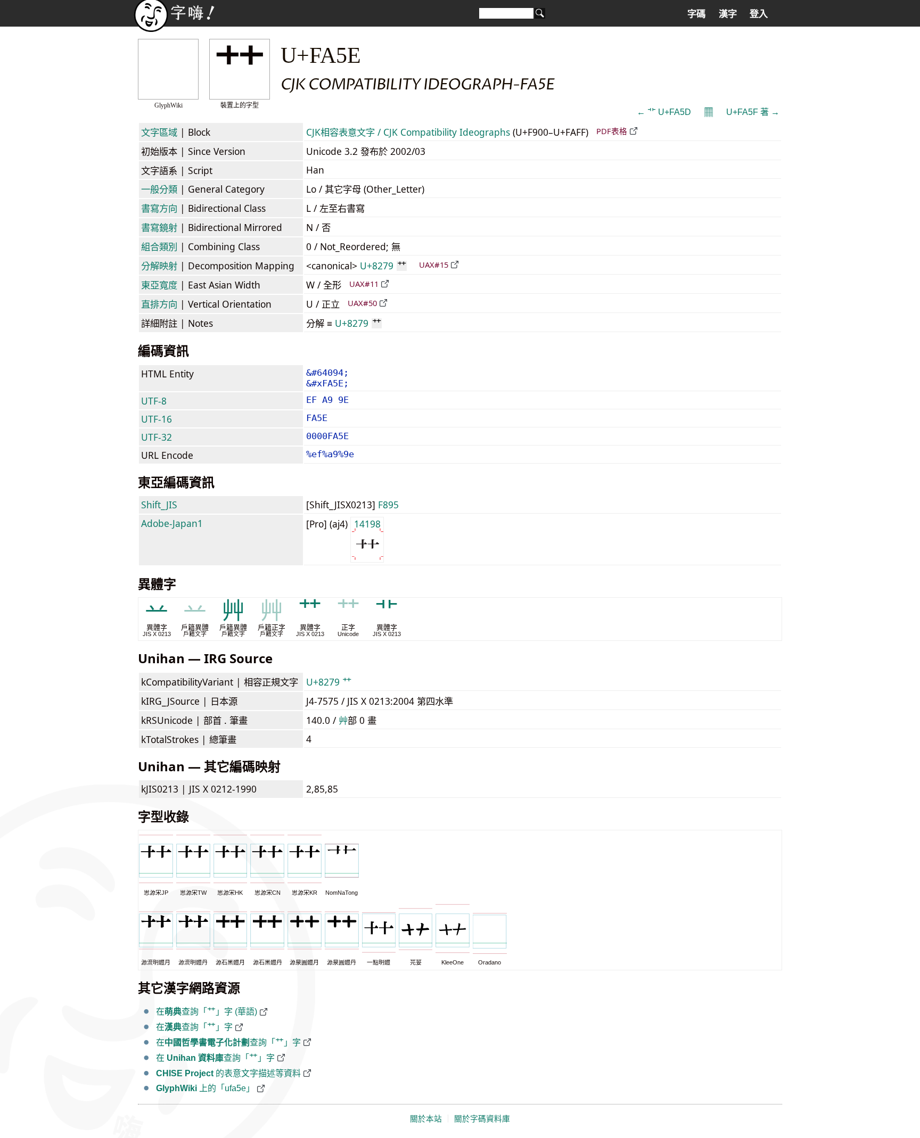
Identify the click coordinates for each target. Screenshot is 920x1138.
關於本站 (426, 1119)
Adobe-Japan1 (172, 523)
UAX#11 (364, 283)
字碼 (696, 14)
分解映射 (159, 265)
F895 (388, 504)
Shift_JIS (159, 504)
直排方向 (159, 304)
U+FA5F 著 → (752, 112)
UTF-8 (154, 400)
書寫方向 (159, 208)
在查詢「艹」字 (194, 1027)
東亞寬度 (159, 284)
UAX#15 (433, 264)
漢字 (728, 14)
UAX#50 (362, 303)
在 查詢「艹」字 (215, 1057)
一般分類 (159, 189)
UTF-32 (156, 437)
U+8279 (383, 265)
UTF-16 (156, 419)
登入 (759, 14)
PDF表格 (611, 131)
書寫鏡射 (159, 227)
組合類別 (159, 246)
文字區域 (159, 132)
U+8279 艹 (328, 681)
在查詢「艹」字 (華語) (206, 1011)
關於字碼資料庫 (482, 1119)
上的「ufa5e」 (205, 1088)
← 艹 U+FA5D (664, 112)
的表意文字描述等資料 (228, 1073)
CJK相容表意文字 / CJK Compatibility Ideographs (408, 132)
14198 (367, 523)
